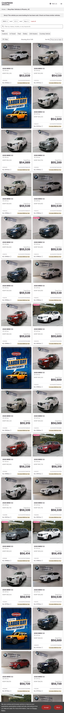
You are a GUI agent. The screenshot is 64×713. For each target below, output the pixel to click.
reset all (33, 21)
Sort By (47, 39)
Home (3, 9)
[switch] (61, 3)
